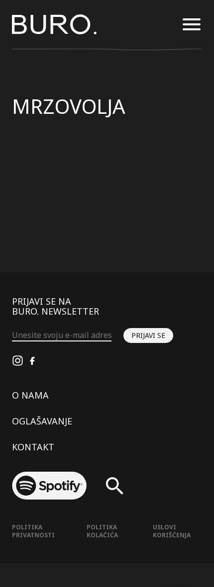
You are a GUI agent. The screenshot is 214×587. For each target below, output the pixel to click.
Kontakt (33, 447)
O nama (30, 395)
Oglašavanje (42, 421)
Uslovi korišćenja (172, 531)
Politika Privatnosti (33, 531)
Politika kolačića (102, 531)
